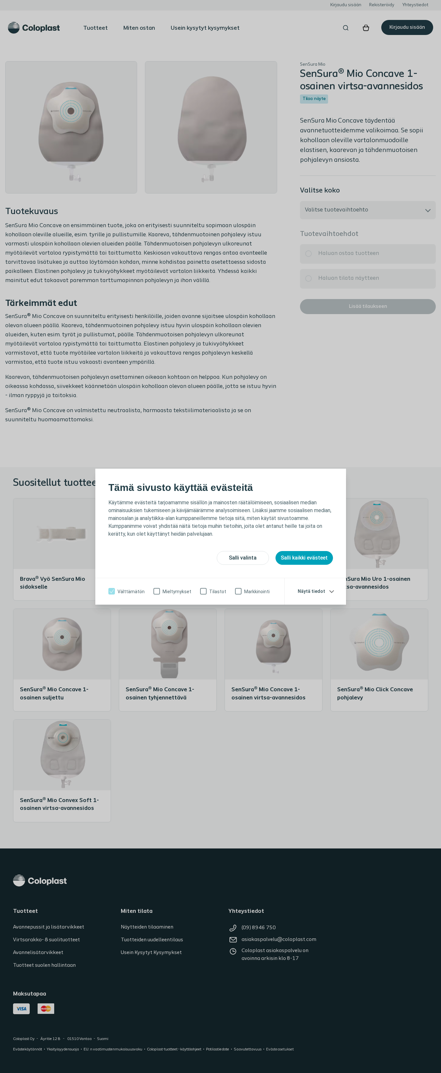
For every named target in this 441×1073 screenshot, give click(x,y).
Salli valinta (243, 558)
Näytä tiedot (311, 591)
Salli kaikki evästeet (304, 558)
